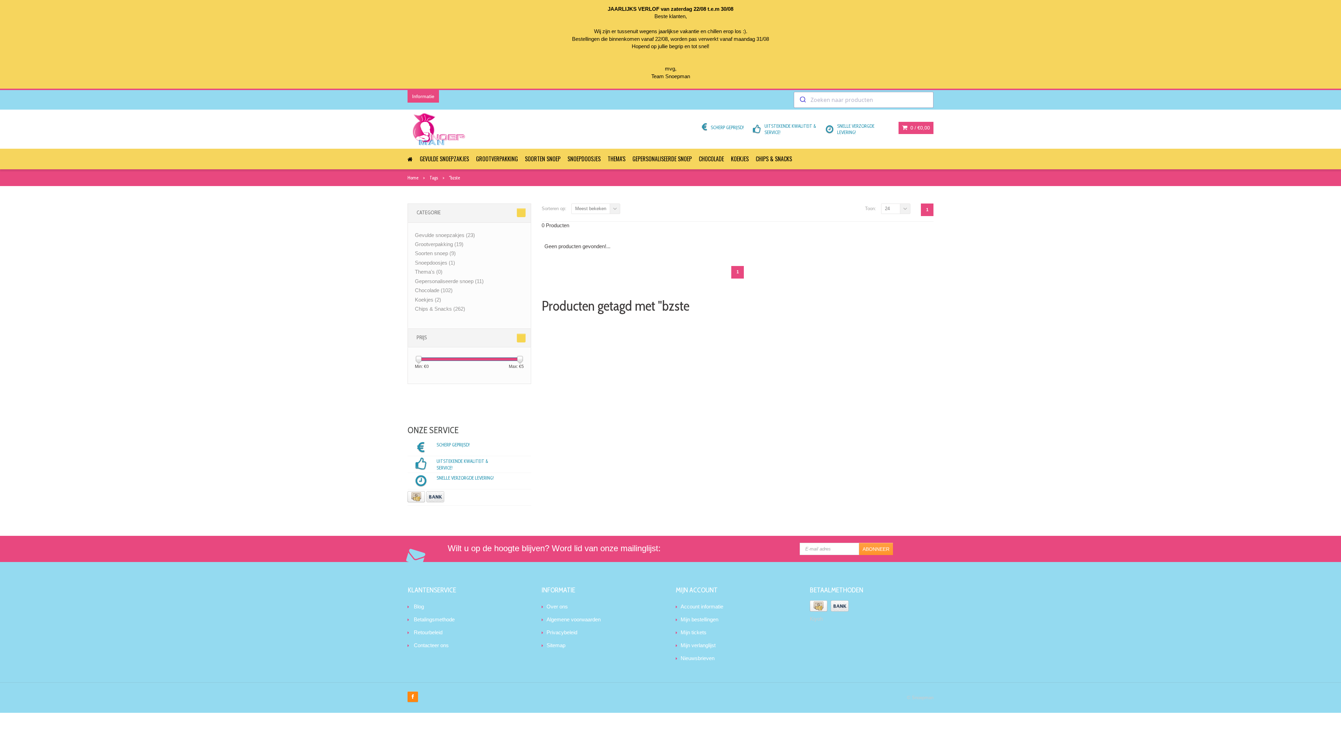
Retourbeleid (428, 632)
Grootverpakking (497, 159)
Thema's (616, 159)
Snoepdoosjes (584, 159)
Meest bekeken (590, 208)
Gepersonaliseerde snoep (662, 159)
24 (887, 208)
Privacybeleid (562, 632)
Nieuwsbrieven (698, 658)
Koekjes (740, 159)
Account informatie (702, 606)
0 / (919, 128)
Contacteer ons (431, 645)
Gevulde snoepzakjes (444, 159)
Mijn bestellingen (699, 619)
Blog (419, 606)
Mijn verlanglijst (698, 645)
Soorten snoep (542, 159)
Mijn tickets (693, 632)
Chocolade (711, 159)
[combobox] (863, 100)
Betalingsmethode (434, 619)
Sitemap (556, 645)
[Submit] (802, 100)
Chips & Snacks (774, 159)
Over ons (557, 606)
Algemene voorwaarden (574, 619)
